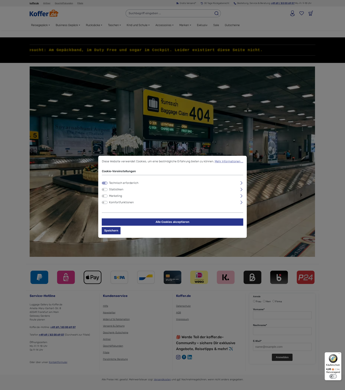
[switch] (105, 189)
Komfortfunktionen (121, 202)
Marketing (115, 196)
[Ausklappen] (241, 182)
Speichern (111, 230)
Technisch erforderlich (123, 183)
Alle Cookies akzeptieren (172, 222)
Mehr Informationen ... (229, 161)
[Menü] (339, 354)
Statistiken (116, 189)
